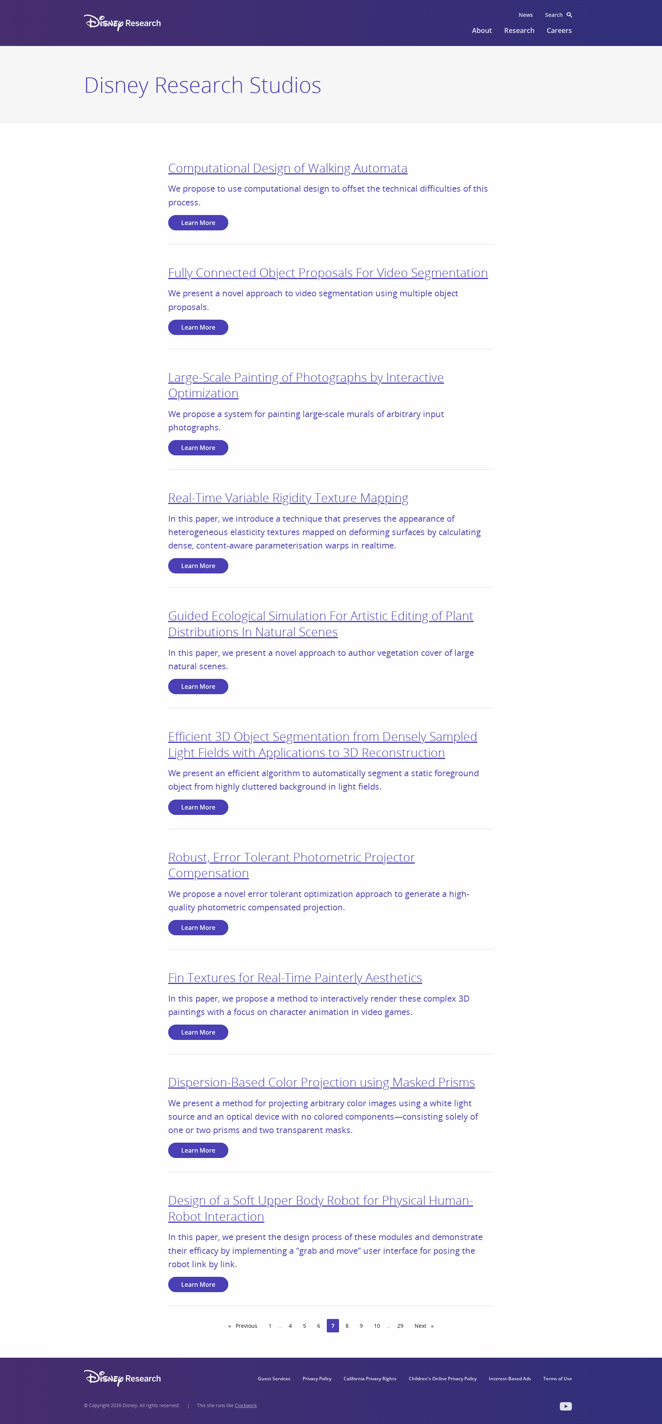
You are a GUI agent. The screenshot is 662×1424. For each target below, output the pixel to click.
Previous (248, 1325)
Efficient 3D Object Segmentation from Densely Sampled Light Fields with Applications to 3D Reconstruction (322, 744)
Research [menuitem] (519, 30)
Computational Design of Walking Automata (288, 167)
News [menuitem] (526, 14)
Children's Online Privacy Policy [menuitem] (443, 1378)
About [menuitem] (482, 30)
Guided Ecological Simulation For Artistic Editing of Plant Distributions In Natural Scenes (321, 623)
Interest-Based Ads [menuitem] (510, 1378)
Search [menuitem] (554, 14)
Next (426, 1325)
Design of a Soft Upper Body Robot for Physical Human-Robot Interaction (320, 1208)
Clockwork (246, 1405)
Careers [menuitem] (559, 30)
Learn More (198, 222)
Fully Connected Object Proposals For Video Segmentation (328, 272)
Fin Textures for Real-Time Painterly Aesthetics (295, 977)
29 (400, 1325)
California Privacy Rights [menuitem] (370, 1378)
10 (377, 1325)
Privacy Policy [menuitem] (317, 1378)
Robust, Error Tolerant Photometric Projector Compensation (291, 865)
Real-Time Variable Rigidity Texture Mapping (288, 497)
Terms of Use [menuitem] (557, 1378)
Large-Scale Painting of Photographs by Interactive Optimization (306, 385)
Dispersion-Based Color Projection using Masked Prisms (321, 1082)
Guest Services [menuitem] (274, 1378)
